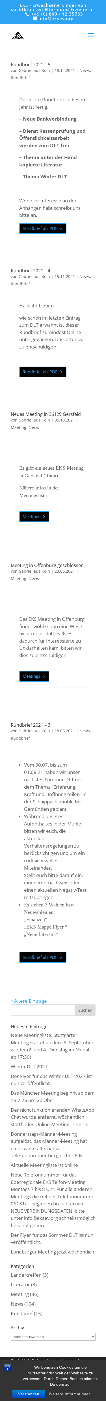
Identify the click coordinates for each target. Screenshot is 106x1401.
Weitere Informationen (70, 1394)
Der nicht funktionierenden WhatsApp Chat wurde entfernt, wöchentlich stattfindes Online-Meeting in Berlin (52, 1117)
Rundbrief (20, 77)
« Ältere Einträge (29, 1001)
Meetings (31, 516)
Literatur (20, 1284)
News (84, 70)
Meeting (18, 427)
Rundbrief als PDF (40, 228)
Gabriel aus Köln (34, 70)
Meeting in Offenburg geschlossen (47, 565)
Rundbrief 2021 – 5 (30, 64)
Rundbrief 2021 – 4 (30, 271)
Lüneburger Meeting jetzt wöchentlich (52, 1251)
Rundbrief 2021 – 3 (30, 725)
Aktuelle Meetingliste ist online (44, 1165)
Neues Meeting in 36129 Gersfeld (46, 414)
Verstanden (28, 1394)
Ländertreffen (26, 1275)
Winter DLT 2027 (29, 1066)
